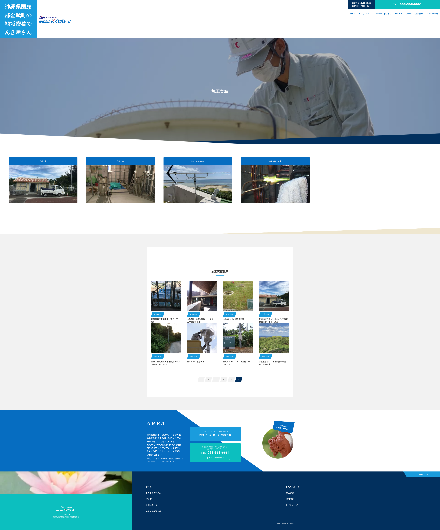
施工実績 (399, 13)
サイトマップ (292, 505)
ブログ (409, 13)
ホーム (352, 13)
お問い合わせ (432, 13)
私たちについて (365, 13)
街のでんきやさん (383, 13)
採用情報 (419, 13)
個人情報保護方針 (153, 511)
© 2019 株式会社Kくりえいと (286, 523)
